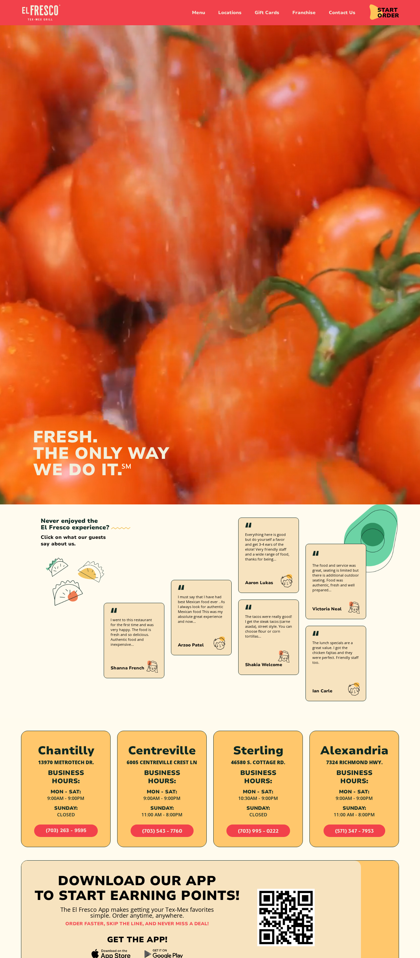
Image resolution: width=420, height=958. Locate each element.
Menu (198, 13)
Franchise (304, 13)
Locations (230, 13)
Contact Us (342, 13)
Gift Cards (267, 13)
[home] (40, 13)
